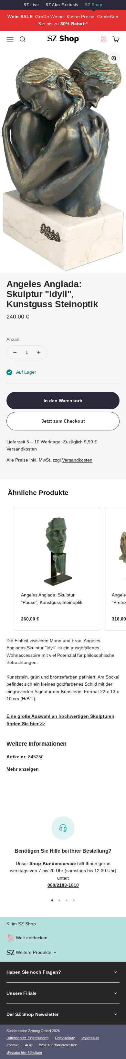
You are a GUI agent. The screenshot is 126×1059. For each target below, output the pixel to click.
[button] (6, 569)
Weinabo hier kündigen (24, 1052)
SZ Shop (93, 5)
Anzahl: (14, 339)
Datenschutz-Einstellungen (27, 1038)
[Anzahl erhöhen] (39, 352)
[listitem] (57, 569)
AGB (28, 1045)
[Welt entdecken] (10, 938)
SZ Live (31, 5)
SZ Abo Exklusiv (62, 5)
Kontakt (12, 1045)
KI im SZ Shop (21, 923)
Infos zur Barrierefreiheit (58, 1045)
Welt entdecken (31, 937)
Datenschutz (65, 1038)
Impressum (90, 1038)
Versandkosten (77, 460)
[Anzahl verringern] (15, 352)
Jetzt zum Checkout (63, 421)
